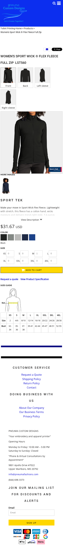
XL (4, 260)
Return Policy (31, 383)
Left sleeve (42, 85)
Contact (31, 387)
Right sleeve (8, 107)
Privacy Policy (31, 416)
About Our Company (31, 408)
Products (28, 28)
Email (12, 507)
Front (8, 85)
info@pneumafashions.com (23, 474)
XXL (18, 260)
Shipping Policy (31, 379)
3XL (32, 260)
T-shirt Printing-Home (11, 28)
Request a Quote (31, 374)
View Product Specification (35, 279)
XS (4, 253)
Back (25, 85)
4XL (46, 260)
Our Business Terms (31, 412)
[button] (54, 3)
